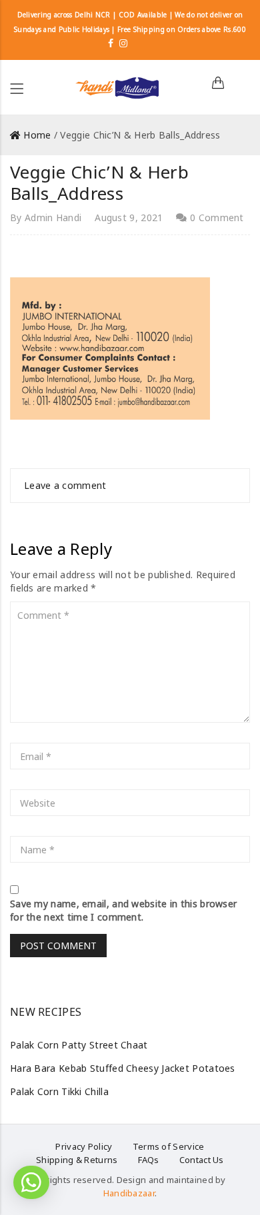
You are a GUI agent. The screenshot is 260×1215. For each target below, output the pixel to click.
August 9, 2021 (129, 217)
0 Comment (215, 217)
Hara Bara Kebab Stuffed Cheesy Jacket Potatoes (122, 1068)
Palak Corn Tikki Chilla (59, 1091)
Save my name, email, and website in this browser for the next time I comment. (123, 910)
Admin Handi (53, 217)
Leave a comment (65, 485)
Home (37, 135)
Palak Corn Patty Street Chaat (79, 1044)
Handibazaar (129, 1193)
